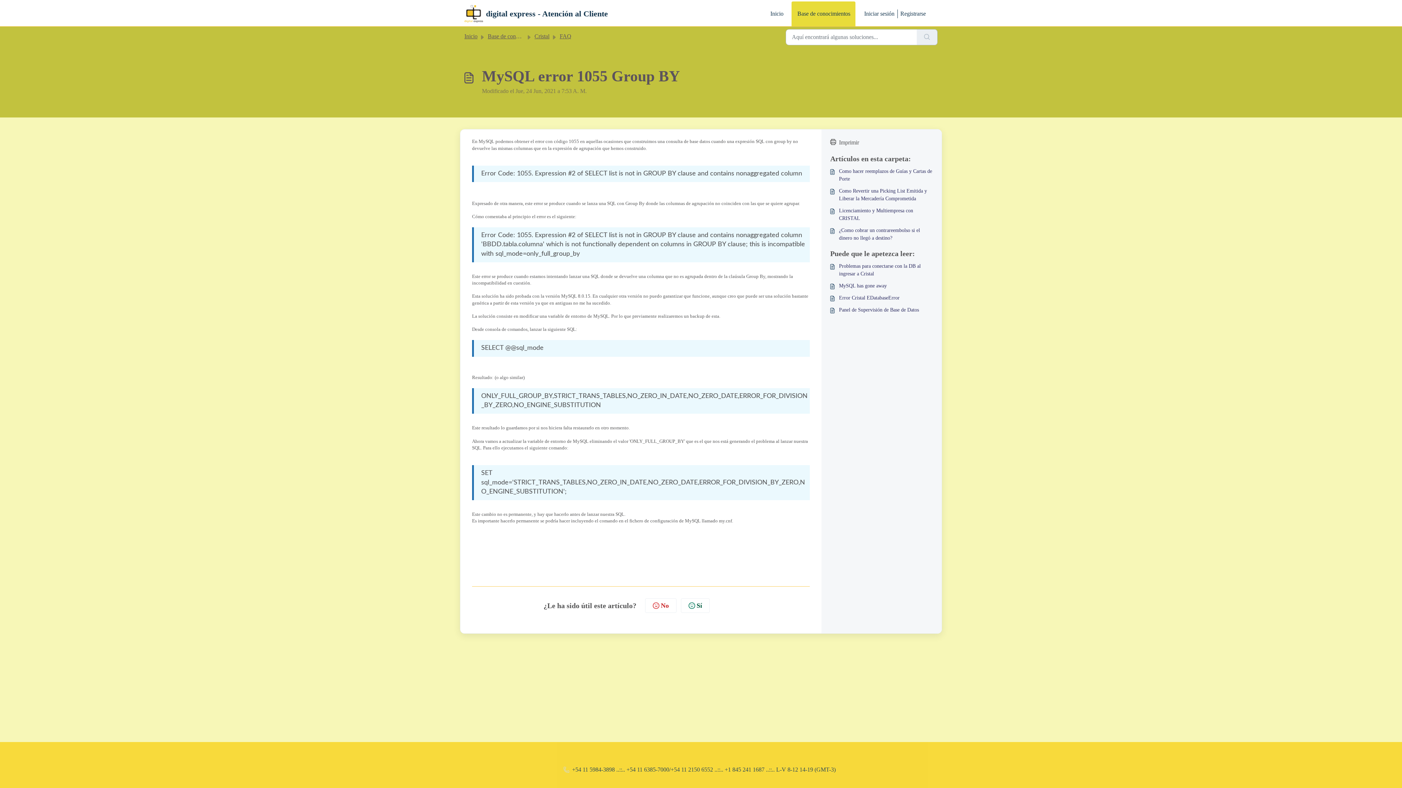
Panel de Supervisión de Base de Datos (879, 310)
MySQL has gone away (863, 286)
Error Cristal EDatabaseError (869, 298)
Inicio (777, 14)
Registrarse (913, 14)
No (665, 605)
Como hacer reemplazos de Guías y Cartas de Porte (885, 175)
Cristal (542, 36)
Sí (699, 605)
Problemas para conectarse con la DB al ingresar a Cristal (880, 270)
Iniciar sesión (879, 14)
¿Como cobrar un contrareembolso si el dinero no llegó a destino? (879, 234)
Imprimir (849, 142)
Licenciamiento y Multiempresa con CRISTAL (876, 214)
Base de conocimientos (823, 14)
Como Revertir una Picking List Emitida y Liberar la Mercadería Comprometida (883, 194)
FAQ (565, 36)
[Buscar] (927, 37)
